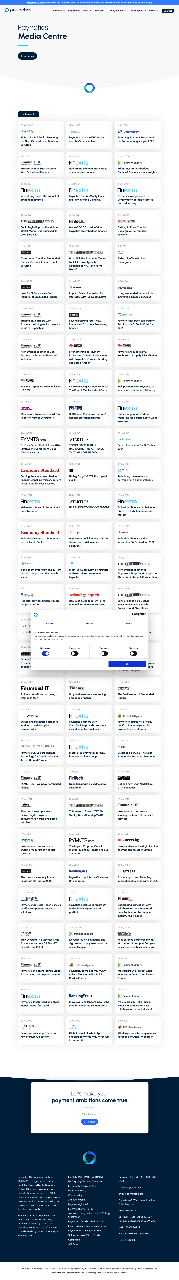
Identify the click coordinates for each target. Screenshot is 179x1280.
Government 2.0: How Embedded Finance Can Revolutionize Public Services (40, 262)
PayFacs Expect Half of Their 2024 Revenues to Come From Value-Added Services (41, 449)
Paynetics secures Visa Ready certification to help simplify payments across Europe (135, 725)
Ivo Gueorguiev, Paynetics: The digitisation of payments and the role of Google (88, 943)
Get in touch (89, 1122)
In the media (28, 114)
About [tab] (129, 623)
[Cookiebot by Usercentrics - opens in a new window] (134, 615)
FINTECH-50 (28, 632)
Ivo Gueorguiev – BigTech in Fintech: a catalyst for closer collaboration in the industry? (135, 1005)
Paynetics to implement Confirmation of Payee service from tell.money (135, 199)
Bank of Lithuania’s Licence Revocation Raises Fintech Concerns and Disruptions (133, 604)
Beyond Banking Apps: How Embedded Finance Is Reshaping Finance (88, 324)
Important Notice (36, 2)
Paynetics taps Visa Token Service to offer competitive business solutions (41, 908)
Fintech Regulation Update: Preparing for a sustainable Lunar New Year (137, 417)
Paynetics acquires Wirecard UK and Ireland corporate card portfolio (87, 908)
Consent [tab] (50, 623)
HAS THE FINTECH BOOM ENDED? (89, 507)
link (150, 2)
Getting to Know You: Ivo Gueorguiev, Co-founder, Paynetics (132, 231)
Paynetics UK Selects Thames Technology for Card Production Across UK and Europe (39, 756)
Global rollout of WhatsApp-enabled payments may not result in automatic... (89, 1036)
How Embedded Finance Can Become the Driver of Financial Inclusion (39, 355)
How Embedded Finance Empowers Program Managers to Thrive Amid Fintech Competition (137, 573)
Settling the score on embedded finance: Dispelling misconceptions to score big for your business (41, 480)
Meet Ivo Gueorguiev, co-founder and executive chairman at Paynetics (88, 573)
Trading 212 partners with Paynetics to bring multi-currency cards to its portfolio (40, 324)
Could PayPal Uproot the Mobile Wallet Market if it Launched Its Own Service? (39, 231)
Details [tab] (89, 623)
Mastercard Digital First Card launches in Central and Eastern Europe (136, 974)
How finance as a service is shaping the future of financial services (135, 815)
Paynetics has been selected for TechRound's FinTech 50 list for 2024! (136, 324)
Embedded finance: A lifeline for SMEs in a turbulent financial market (137, 511)
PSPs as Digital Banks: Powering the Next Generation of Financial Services (40, 141)
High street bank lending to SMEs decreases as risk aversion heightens (88, 542)
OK (127, 664)
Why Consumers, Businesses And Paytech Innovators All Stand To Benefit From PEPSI (40, 943)
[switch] (74, 653)
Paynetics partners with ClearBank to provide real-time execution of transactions (87, 725)
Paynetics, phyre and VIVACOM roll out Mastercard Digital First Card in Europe (87, 974)
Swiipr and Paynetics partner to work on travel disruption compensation (39, 725)
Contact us (27, 56)
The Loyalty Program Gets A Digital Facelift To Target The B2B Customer (89, 850)
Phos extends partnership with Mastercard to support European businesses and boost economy (137, 943)
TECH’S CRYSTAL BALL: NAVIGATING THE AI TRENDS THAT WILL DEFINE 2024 (86, 449)
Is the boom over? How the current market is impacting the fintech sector (41, 573)
